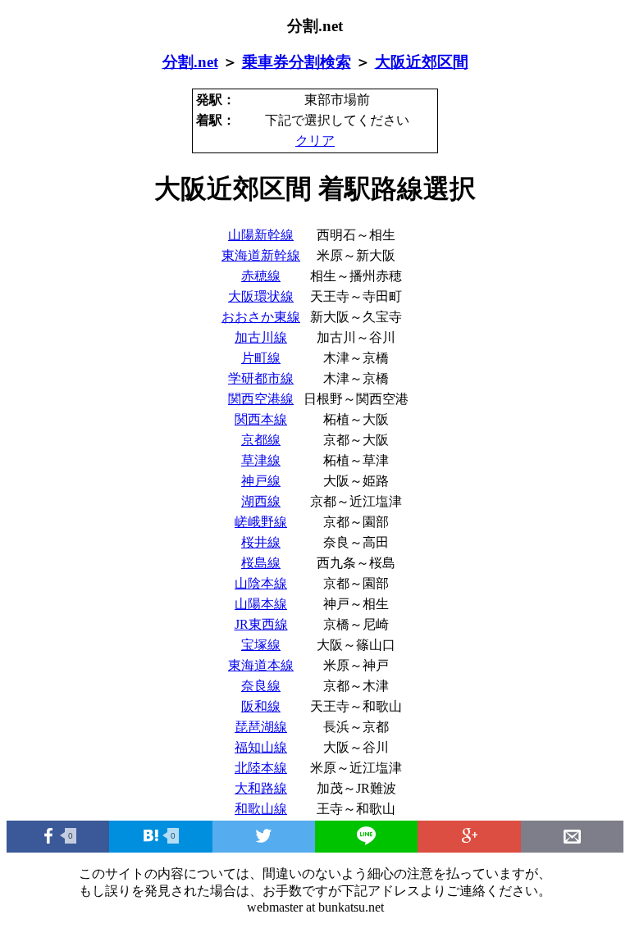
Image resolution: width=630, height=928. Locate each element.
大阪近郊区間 (421, 62)
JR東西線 (261, 624)
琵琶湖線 (261, 727)
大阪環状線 (261, 296)
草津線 (261, 460)
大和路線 (261, 788)
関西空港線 (261, 399)
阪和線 (261, 706)
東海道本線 (261, 665)
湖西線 (261, 501)
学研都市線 (261, 378)
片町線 (261, 358)
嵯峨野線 (261, 522)
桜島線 (261, 563)
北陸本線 (261, 768)
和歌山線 (261, 809)
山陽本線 (261, 604)
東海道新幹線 (260, 255)
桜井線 (261, 542)
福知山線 (261, 747)
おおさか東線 (260, 317)
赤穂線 (261, 276)
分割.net (190, 62)
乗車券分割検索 (296, 62)
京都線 (261, 440)
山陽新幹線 (261, 235)
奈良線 (261, 686)
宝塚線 (261, 645)
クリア (315, 141)
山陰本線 (261, 583)
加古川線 (261, 337)
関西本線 (261, 419)
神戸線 (261, 481)
